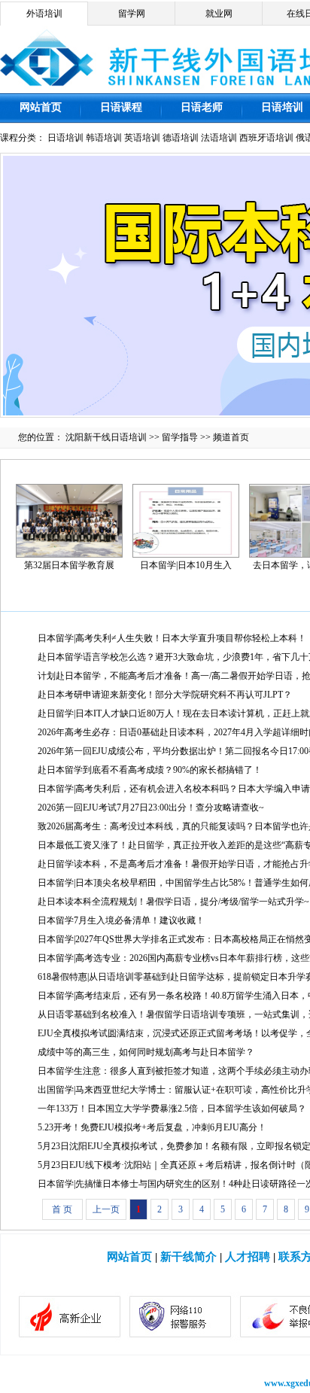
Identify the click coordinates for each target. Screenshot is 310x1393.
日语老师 (202, 107)
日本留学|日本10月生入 (186, 565)
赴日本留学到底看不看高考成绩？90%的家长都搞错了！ (150, 770)
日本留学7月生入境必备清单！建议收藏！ (121, 920)
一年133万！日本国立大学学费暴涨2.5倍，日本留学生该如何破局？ (172, 1108)
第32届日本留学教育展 (69, 565)
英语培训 (142, 137)
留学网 (131, 13)
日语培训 (282, 107)
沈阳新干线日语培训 (106, 437)
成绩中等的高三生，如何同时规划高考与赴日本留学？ (146, 1052)
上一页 (106, 1209)
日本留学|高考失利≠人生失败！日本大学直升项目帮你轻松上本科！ (172, 638)
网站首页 (41, 107)
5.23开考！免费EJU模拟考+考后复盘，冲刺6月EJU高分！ (152, 1127)
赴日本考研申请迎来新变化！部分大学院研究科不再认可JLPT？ (165, 694)
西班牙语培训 (266, 137)
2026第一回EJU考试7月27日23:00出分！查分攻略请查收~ (151, 807)
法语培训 (219, 137)
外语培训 (44, 13)
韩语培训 (104, 137)
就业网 (218, 13)
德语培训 (181, 137)
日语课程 (121, 107)
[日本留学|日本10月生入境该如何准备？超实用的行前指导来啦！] (185, 519)
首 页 (62, 1209)
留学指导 (180, 437)
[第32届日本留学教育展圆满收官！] (69, 519)
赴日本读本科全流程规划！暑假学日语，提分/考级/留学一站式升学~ (173, 901)
